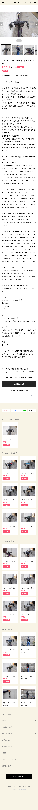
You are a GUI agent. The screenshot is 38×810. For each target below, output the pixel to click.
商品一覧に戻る (19, 776)
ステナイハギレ (7, 733)
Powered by (16, 789)
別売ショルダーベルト (9, 759)
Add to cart (19, 384)
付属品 (4, 753)
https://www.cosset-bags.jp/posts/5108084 (18, 372)
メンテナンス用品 (7, 746)
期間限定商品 (6, 766)
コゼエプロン (6, 740)
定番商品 (5, 720)
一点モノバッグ (7, 727)
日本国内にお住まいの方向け (19, 390)
